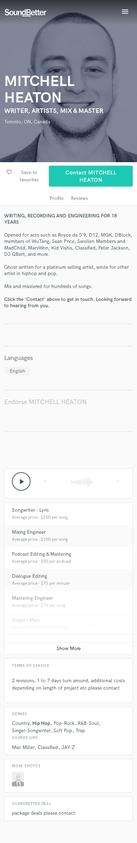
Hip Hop (41, 723)
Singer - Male (26, 620)
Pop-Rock (64, 723)
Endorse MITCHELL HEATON (45, 402)
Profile (57, 198)
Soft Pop (62, 731)
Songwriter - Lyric (30, 510)
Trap (80, 731)
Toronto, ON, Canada (27, 122)
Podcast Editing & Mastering (41, 554)
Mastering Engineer (32, 598)
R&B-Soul (88, 723)
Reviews (79, 198)
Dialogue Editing (29, 576)
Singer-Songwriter (31, 731)
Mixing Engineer (29, 532)
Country (20, 723)
